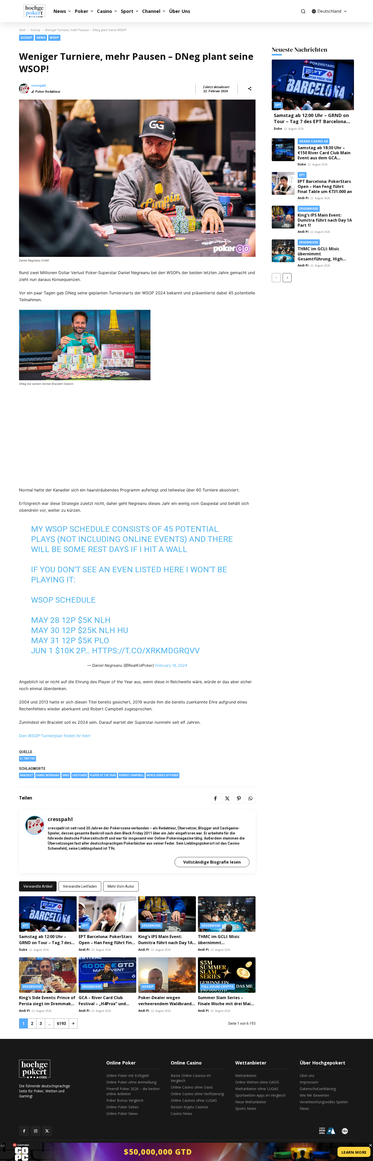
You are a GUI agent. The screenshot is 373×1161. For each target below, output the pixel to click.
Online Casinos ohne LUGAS (194, 1100)
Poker (81, 11)
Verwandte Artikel (37, 886)
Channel (151, 11)
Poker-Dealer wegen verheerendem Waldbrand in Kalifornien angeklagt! (165, 1004)
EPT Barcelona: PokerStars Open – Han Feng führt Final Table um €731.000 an (107, 942)
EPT (25, 925)
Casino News (181, 1113)
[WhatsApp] (250, 798)
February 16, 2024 (171, 665)
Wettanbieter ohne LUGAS (256, 1088)
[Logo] (37, 11)
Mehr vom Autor (121, 886)
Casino (104, 11)
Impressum (309, 1082)
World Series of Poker (162, 775)
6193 (61, 1023)
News (59, 11)
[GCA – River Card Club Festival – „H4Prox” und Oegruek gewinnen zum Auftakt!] (107, 975)
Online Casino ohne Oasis (192, 1087)
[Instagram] (35, 1131)
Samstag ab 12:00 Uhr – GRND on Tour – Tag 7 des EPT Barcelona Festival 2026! (47, 942)
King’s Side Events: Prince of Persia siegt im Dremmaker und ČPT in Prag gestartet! (47, 1004)
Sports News (245, 1108)
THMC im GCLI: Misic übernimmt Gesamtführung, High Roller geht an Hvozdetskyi (325, 256)
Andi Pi (84, 949)
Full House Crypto (217, 986)
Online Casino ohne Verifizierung (197, 1093)
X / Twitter (27, 758)
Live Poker (79, 775)
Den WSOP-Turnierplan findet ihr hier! (54, 735)
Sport (127, 11)
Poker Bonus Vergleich (124, 1100)
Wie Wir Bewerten (314, 1095)
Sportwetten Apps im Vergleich (260, 1095)
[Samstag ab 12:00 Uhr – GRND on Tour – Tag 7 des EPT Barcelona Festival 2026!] (48, 914)
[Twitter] (227, 798)
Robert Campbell (131, 775)
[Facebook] (215, 798)
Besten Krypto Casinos (189, 1107)
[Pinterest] (239, 798)
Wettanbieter (246, 1075)
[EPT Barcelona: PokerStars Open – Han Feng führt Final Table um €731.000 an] (107, 914)
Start (22, 30)
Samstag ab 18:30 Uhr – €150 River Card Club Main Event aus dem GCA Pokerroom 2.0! (324, 155)
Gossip (35, 30)
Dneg (65, 775)
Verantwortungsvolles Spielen (324, 1101)
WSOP (54, 38)
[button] (303, 11)
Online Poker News (122, 1113)
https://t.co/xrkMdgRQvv (146, 650)
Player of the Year (103, 775)
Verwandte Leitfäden (80, 886)
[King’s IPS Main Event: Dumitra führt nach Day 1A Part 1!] (167, 914)
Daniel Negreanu (47, 775)
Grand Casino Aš (313, 141)
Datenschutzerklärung (318, 1088)
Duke (23, 949)
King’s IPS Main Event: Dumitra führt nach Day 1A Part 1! (165, 942)
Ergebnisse (151, 925)
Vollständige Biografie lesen (212, 862)
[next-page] (73, 1023)
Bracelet (26, 775)
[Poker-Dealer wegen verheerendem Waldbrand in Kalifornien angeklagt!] (167, 975)
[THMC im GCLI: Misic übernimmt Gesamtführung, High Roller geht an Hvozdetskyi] (227, 914)
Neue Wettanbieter (250, 1101)
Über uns (307, 1075)
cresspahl (38, 85)
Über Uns (179, 11)
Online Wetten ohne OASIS (257, 1082)
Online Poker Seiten (122, 1107)
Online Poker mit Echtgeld (127, 1075)
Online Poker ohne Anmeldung (131, 1082)
